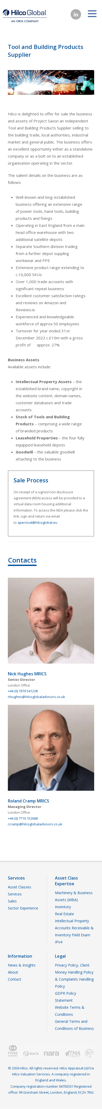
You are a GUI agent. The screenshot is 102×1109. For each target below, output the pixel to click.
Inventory (63, 906)
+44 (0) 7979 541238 (23, 691)
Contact (14, 979)
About (13, 972)
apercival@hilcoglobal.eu (37, 522)
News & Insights (22, 965)
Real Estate (64, 913)
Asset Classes (19, 886)
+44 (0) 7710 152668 (23, 818)
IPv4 (58, 941)
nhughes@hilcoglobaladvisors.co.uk (36, 696)
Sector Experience (23, 908)
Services (15, 894)
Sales (12, 901)
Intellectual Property (72, 920)
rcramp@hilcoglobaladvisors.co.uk (35, 824)
